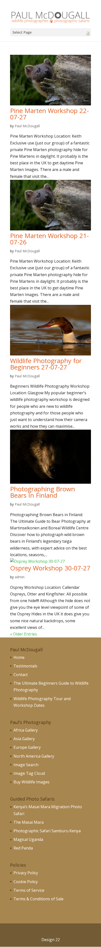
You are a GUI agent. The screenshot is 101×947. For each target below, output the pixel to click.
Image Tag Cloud (29, 773)
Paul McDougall (27, 126)
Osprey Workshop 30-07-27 (50, 568)
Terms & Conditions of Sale (38, 899)
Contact (20, 674)
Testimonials (25, 666)
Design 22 (50, 939)
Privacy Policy (25, 873)
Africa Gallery (25, 730)
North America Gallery (33, 756)
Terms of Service (28, 890)
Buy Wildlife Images (31, 782)
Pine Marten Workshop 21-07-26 (49, 238)
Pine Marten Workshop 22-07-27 (49, 113)
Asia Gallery (24, 738)
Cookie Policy (25, 881)
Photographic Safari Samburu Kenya (47, 831)
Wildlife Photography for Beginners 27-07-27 (46, 363)
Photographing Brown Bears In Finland (42, 492)
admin (20, 577)
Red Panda (23, 848)
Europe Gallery (27, 747)
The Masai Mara (28, 822)
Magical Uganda (28, 839)
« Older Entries (23, 634)
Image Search (25, 764)
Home (19, 657)
